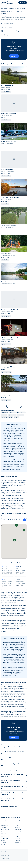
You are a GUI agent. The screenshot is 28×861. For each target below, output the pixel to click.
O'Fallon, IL (3, 833)
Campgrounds (4, 8)
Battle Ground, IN (5, 829)
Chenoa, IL (3, 827)
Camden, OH (17, 838)
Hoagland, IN (17, 840)
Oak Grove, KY (18, 831)
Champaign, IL (18, 844)
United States (11, 8)
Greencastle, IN (4, 838)
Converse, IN (4, 836)
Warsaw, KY (17, 833)
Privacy (7, 858)
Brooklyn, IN (4, 831)
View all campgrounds (14, 406)
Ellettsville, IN (17, 825)
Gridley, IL (17, 836)
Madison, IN (3, 842)
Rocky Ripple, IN (4, 844)
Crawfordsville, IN (18, 842)
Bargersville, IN (18, 829)
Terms (2, 858)
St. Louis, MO (17, 820)
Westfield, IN (17, 827)
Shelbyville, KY (4, 825)
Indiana (18, 8)
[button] (14, 540)
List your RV (22, 2)
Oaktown (23, 8)
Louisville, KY (17, 823)
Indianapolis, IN (4, 820)
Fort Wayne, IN (4, 823)
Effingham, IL (4, 840)
